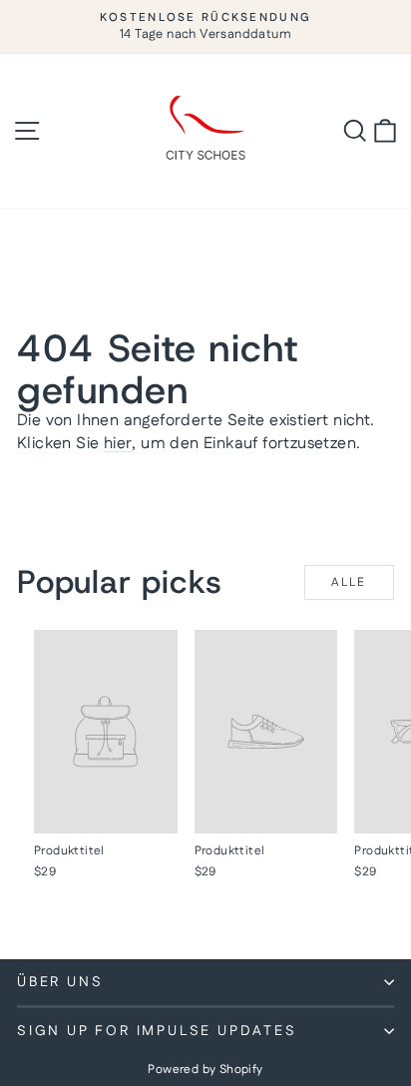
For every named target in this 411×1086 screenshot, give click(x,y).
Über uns (60, 982)
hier (118, 443)
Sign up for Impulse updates (157, 1031)
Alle (349, 582)
